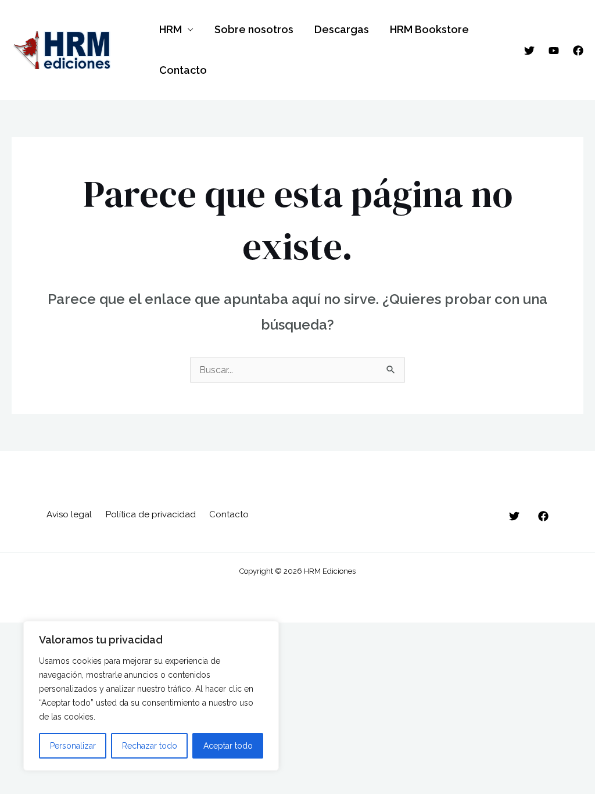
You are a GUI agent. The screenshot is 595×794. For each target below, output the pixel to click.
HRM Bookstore (429, 29)
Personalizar (73, 745)
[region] (151, 696)
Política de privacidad (151, 514)
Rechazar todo (149, 745)
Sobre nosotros (253, 29)
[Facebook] (578, 50)
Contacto (183, 70)
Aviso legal (69, 514)
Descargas (341, 29)
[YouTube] (554, 50)
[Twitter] (529, 50)
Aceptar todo (228, 745)
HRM (170, 29)
